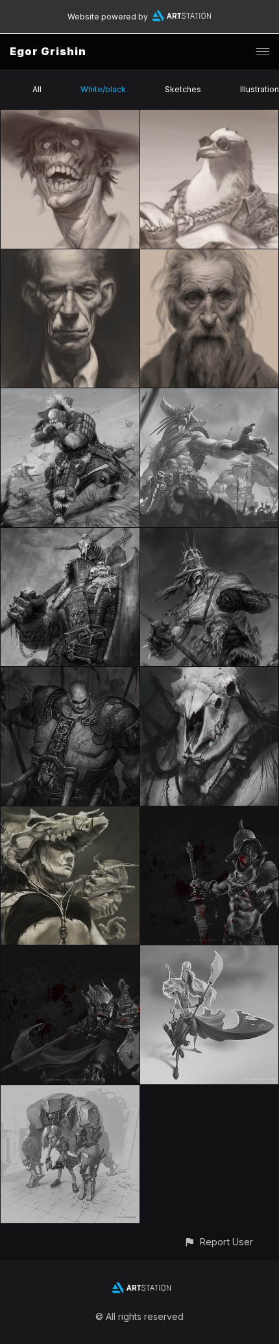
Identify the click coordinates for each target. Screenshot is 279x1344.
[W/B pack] (209, 674)
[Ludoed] (70, 535)
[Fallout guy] (209, 535)
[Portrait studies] (70, 117)
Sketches (183, 89)
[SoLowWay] (70, 395)
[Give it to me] (209, 395)
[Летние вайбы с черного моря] (209, 117)
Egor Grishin (48, 51)
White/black (103, 89)
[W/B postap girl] (70, 813)
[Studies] (70, 256)
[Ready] (209, 952)
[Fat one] (70, 674)
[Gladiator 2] (70, 952)
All (37, 89)
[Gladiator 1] (209, 813)
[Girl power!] (70, 1092)
